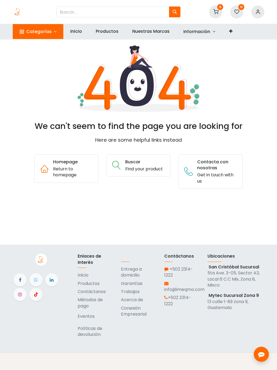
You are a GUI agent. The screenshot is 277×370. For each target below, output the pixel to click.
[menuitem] (76, 31)
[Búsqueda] (174, 12)
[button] (230, 31)
